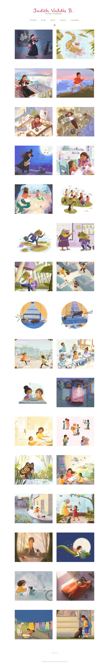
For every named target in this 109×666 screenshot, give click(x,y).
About (52, 20)
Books (43, 20)
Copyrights (75, 20)
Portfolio (33, 20)
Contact (63, 20)
